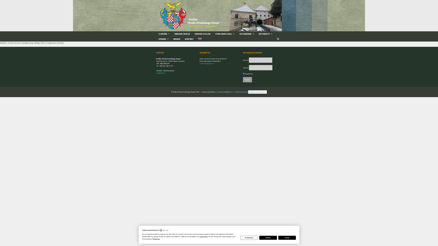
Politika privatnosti (241, 92)
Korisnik (246, 60)
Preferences (249, 238)
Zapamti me (248, 74)
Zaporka (246, 68)
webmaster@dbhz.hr (225, 92)
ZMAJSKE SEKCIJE (182, 33)
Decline (268, 238)
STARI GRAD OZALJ (223, 33)
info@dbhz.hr (161, 73)
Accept (287, 238)
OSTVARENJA (245, 33)
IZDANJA (162, 39)
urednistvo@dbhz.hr (207, 63)
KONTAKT (189, 39)
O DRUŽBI (163, 33)
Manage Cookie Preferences (257, 92)
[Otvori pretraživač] (278, 39)
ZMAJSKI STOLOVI (203, 33)
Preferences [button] (156, 239)
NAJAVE (176, 39)
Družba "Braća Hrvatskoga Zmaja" (203, 21)
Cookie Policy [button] (203, 236)
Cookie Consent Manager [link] (150, 230)
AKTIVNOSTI (264, 33)
